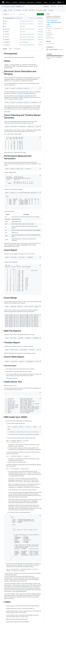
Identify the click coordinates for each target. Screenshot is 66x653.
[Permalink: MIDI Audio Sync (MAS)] (3, 417)
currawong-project (9, 6)
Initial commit (22, 26)
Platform (8, 2)
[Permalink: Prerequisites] (3, 53)
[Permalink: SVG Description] (3, 365)
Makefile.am (7, 39)
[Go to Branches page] (11, 14)
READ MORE (7, 111)
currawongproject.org (53, 20)
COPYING (7, 34)
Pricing (45, 2)
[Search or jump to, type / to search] (50, 2)
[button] (40, 88)
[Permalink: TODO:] (3, 602)
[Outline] (42, 49)
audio (48, 22)
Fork (53, 6)
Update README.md (18, 18)
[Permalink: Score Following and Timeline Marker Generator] (3, 116)
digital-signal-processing (56, 22)
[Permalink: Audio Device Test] (3, 382)
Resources (22, 2)
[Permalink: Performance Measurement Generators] (3, 157)
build (6, 21)
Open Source (30, 2)
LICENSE (7, 36)
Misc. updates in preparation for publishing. (29, 21)
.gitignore (7, 31)
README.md (7, 42)
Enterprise (38, 2)
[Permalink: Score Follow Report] (3, 357)
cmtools (18, 6)
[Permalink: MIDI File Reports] (3, 331)
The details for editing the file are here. (26, 93)
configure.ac (7, 44)
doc (5, 23)
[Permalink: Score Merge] (3, 298)
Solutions (14, 2)
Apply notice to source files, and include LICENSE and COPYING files (34, 29)
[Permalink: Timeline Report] (3, 343)
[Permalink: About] (3, 61)
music (48, 24)
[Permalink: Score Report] (3, 250)
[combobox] (28, 14)
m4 (5, 26)
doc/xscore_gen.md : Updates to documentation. (30, 23)
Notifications (46, 6)
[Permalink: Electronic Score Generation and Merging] (3, 73)
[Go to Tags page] (14, 14)
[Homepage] (3, 2)
